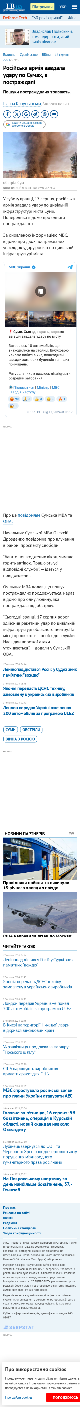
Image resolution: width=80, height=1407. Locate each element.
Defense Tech (15, 17)
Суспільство (29, 54)
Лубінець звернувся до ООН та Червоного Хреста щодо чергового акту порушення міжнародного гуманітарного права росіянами (40, 1154)
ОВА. (8, 521)
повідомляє (29, 515)
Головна (9, 54)
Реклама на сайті (16, 1212)
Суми (11, 729)
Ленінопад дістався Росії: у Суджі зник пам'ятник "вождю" (40, 672)
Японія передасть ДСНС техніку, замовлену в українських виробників (38, 691)
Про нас (9, 1207)
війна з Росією (20, 739)
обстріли (31, 729)
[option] (40, 36)
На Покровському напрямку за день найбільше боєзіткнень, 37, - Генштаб (37, 1184)
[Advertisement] (40, 469)
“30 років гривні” (47, 17)
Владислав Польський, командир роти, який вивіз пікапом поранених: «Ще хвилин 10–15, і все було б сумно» (52, 44)
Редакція (10, 1223)
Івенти (8, 1218)
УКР (63, 6)
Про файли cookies (18, 1397)
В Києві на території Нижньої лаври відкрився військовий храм (36, 1027)
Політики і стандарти (19, 1228)
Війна (46, 54)
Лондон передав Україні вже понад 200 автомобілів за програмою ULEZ (38, 710)
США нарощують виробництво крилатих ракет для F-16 (31, 1071)
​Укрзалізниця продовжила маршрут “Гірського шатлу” (36, 1049)
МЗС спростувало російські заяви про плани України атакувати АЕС (37, 1093)
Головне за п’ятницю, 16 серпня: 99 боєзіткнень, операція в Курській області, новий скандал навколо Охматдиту (39, 1121)
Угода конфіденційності (22, 1233)
